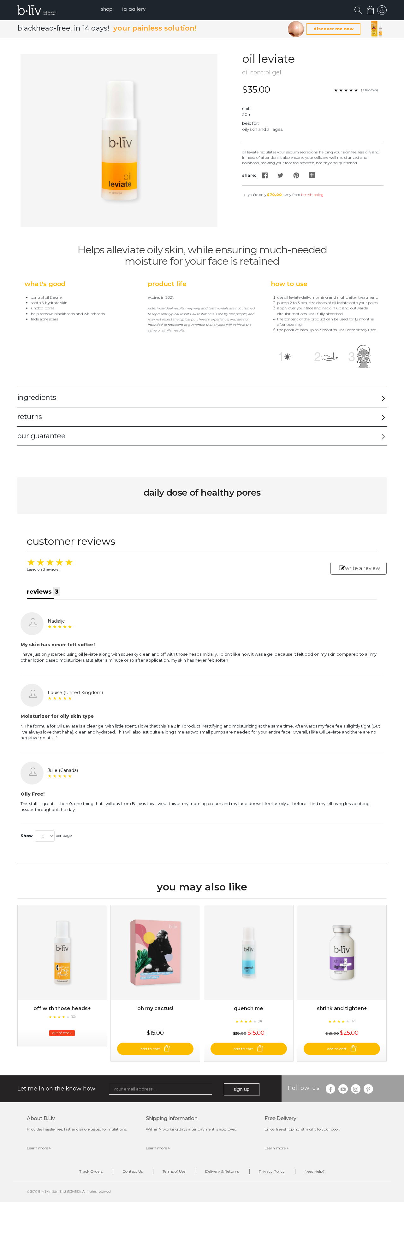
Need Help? (315, 1171)
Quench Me (248, 1008)
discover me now (333, 28)
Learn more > (39, 1148)
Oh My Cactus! (155, 1008)
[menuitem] (106, 9)
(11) (260, 1021)
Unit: (246, 108)
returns (29, 416)
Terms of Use (174, 1171)
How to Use (289, 284)
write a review (362, 568)
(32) (353, 1021)
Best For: (250, 123)
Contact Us (132, 1171)
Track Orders (91, 1171)
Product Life (167, 284)
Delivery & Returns (222, 1171)
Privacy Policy (272, 1171)
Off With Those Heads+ (62, 1008)
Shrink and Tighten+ (342, 1008)
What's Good (45, 284)
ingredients (36, 397)
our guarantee (41, 436)
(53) (73, 1017)
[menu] (123, 9)
